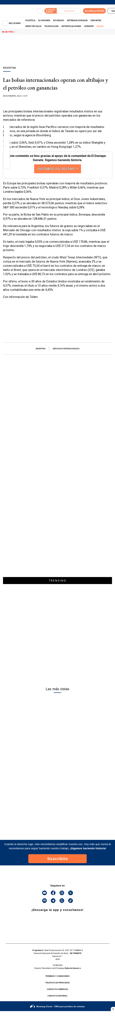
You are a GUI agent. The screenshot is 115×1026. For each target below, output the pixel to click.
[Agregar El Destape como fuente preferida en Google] (57, 102)
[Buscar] (39, 11)
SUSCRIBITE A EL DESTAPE (56, 169)
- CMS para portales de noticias (60, 1006)
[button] (7, 125)
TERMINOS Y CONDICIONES (57, 976)
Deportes (96, 20)
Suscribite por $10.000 (94, 10)
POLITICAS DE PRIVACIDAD (58, 983)
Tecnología (51, 26)
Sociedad (58, 20)
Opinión (89, 26)
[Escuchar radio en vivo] (69, 11)
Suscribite (57, 858)
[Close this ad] (113, 1009)
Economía (44, 20)
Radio (100, 26)
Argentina (40, 349)
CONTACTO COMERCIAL (57, 989)
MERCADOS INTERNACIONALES (66, 349)
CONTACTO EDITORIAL (57, 996)
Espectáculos (33, 26)
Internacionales (77, 20)
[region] (57, 55)
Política (30, 20)
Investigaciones (71, 26)
